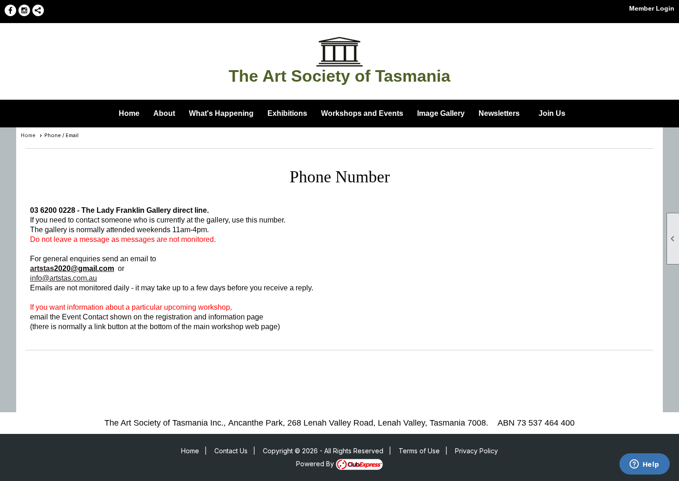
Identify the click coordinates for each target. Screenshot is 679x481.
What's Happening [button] (221, 113)
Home (129, 113)
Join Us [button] (552, 113)
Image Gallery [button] (441, 113)
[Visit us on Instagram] (24, 10)
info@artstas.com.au (63, 278)
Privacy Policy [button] (476, 451)
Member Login (651, 8)
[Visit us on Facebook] (10, 10)
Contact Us (231, 451)
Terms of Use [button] (419, 451)
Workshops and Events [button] (362, 113)
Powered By (316, 464)
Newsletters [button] (499, 113)
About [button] (164, 113)
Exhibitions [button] (287, 113)
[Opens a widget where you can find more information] (644, 464)
